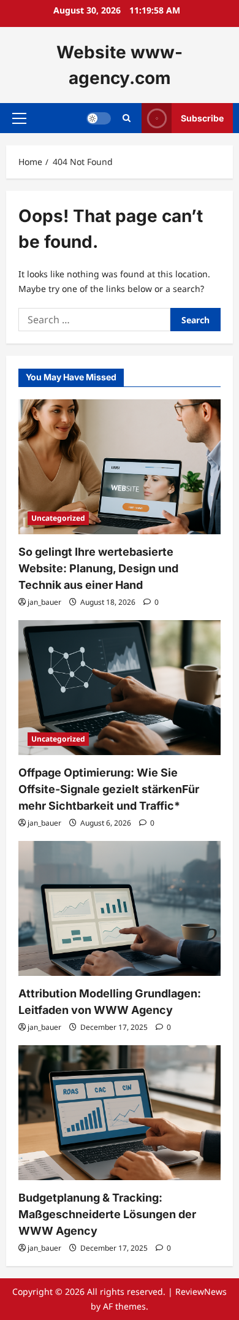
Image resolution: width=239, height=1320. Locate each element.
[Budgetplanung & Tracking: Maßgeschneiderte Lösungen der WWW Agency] (119, 1112)
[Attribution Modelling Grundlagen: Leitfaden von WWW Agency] (119, 908)
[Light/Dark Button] (98, 118)
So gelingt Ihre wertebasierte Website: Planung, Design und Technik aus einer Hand (98, 568)
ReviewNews (201, 1291)
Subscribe (202, 118)
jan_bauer (44, 602)
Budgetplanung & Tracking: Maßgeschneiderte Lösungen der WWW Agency (107, 1214)
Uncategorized (58, 518)
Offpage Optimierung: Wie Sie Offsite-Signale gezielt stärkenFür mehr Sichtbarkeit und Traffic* (108, 789)
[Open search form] (127, 118)
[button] (19, 118)
